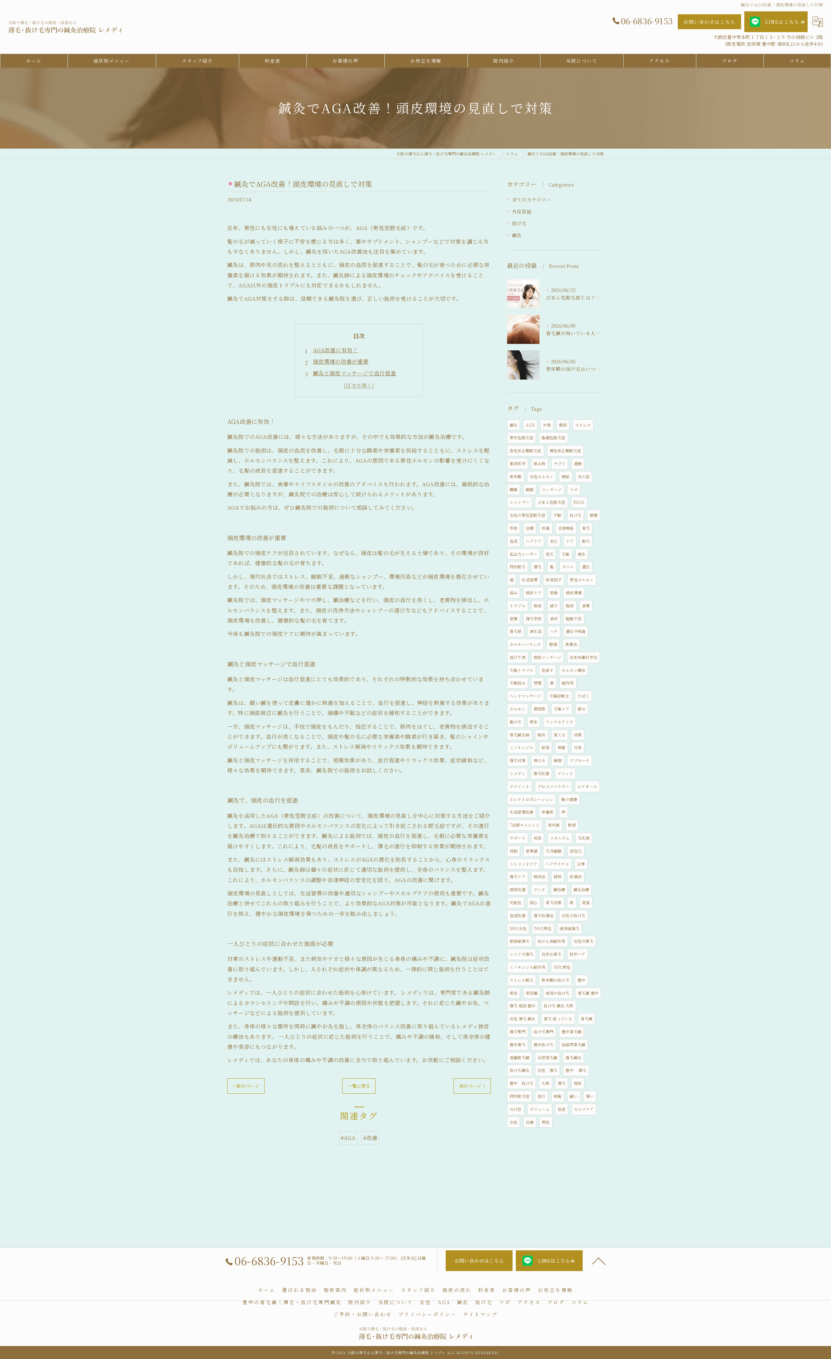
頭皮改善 (518, 889)
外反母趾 (522, 211)
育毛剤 (516, 631)
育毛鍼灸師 (519, 734)
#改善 (370, 1138)
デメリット (519, 786)
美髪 (554, 592)
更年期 (516, 476)
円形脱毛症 (519, 1096)
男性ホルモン (581, 579)
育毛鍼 (587, 1018)
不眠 (557, 515)
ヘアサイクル (557, 864)
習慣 (513, 618)
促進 (586, 902)
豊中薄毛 (518, 1044)
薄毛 (561, 1083)
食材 (554, 618)
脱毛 (586, 541)
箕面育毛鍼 (519, 1057)
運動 (578, 463)
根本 (534, 721)
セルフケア (584, 1109)
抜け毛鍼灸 (519, 1070)
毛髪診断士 (559, 695)
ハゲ (554, 631)
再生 (582, 554)
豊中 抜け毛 (521, 1083)
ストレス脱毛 (521, 980)
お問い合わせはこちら (710, 21)
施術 (570, 605)
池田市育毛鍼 (573, 1044)
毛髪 (565, 554)
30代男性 (561, 967)
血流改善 (518, 915)
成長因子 (554, 579)
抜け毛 (519, 223)
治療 (530, 528)
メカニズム (560, 838)
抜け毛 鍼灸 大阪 (559, 1005)
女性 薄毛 (547, 1070)
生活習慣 (530, 579)
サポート (518, 838)
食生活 (536, 631)
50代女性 (518, 928)
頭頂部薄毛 (569, 928)
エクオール (587, 786)
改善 (546, 528)
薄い (590, 1096)
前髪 (558, 1096)
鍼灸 (517, 235)
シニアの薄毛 (521, 954)
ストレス (583, 425)
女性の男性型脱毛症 (527, 515)
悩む (534, 902)
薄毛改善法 (543, 915)
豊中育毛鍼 (571, 1031)
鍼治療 (559, 889)
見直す (547, 670)
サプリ (560, 463)
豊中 (581, 980)
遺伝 (586, 566)
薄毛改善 (541, 773)
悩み (513, 592)
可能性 (516, 902)
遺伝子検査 (576, 631)
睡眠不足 (574, 618)
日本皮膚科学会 (583, 657)
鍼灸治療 (581, 889)
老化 (554, 541)
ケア (570, 541)
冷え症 (584, 476)
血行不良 (518, 657)
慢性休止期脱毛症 (565, 450)
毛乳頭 (584, 838)
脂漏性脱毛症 (553, 437)
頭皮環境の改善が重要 (341, 361)
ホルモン (518, 708)
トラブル (518, 605)
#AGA (348, 1138)
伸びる (540, 760)
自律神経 (566, 528)
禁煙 (537, 683)
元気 (578, 747)
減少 (554, 605)
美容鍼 (532, 993)
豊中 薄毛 (575, 1070)
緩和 (558, 876)
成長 (537, 838)
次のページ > (472, 1086)
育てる (560, 734)
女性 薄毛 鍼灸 (523, 1018)
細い (573, 1096)
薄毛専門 (518, 1031)
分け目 (516, 1109)
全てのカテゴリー (531, 199)
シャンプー (519, 502)
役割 (513, 851)
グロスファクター (553, 786)
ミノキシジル (521, 747)
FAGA (579, 502)
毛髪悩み (518, 683)
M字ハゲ (578, 954)
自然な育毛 (551, 954)
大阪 (545, 1083)
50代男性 (543, 928)
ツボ (573, 489)
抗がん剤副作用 (551, 941)
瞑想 (572, 825)
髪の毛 (516, 721)
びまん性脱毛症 (551, 502)
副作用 (568, 683)
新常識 (532, 851)
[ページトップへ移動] (598, 1260)
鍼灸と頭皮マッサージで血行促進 (354, 373)
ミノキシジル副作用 (527, 967)
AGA (530, 425)
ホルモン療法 (573, 670)
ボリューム (540, 1109)
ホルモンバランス (525, 644)
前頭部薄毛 (519, 941)
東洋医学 (518, 463)
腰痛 (513, 489)
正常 (581, 864)
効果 (578, 734)
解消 (537, 605)
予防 (513, 528)
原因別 (540, 708)
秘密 (545, 747)
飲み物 (540, 463)
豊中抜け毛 (543, 1044)
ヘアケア (534, 541)
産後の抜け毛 (557, 993)
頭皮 (578, 1083)
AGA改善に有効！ (335, 350)
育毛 (586, 528)
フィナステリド (559, 721)
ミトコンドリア (523, 864)
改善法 (576, 876)
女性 (513, 1122)
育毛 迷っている (558, 1018)
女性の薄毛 (583, 941)
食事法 (571, 644)
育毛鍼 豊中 (588, 993)
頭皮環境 (574, 592)
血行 (541, 1096)
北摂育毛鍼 (547, 1057)
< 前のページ (245, 1086)
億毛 (537, 566)
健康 (593, 515)
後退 (561, 1109)
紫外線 (554, 825)
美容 (513, 993)
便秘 (565, 476)
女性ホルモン (541, 476)
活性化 (576, 851)
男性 (546, 1122)
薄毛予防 (534, 618)
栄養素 (547, 812)
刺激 (561, 747)
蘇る (582, 708)
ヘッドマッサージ (525, 695)
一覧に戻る (358, 1086)
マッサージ (552, 489)
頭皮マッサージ (547, 657)
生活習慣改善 (521, 812)
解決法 (540, 876)
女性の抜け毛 (573, 915)
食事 (586, 605)
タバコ (568, 566)
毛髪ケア (562, 708)
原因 (563, 425)
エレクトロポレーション (531, 799)
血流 (513, 541)
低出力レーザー (523, 554)
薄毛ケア (518, 876)
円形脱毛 (518, 566)
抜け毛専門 (543, 1031)
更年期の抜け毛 (555, 980)
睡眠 (530, 489)
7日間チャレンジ (525, 825)
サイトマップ (480, 1314)
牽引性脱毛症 (521, 437)
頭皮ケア (534, 592)
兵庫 (530, 1122)
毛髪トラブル (521, 670)
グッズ (539, 889)
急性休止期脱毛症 (525, 450)
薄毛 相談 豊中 (523, 1005)
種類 (558, 760)
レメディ (517, 773)
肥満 (553, 644)
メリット (565, 773)
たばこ (583, 695)
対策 (547, 425)
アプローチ (579, 760)
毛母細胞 (554, 851)
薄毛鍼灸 (573, 1057)
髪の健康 (569, 799)
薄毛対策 (518, 760)
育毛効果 (554, 902)
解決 (541, 734)
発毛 (549, 554)
